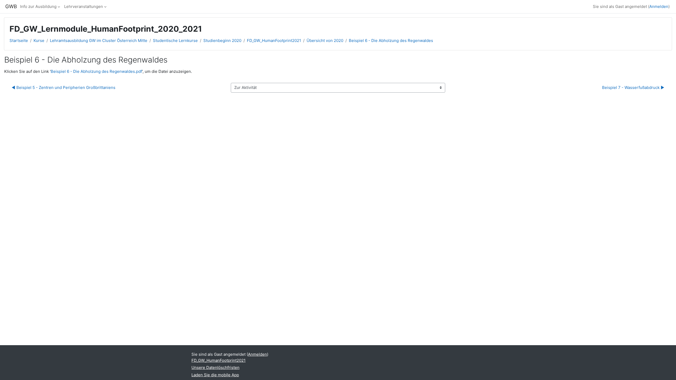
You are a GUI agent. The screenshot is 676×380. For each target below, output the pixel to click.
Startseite (19, 40)
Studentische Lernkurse (175, 40)
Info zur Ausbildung (38, 6)
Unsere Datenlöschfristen (215, 367)
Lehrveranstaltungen (83, 6)
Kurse (39, 40)
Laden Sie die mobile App (215, 374)
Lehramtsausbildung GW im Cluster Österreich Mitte (98, 40)
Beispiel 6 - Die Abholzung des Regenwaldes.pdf (96, 71)
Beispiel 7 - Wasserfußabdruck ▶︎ (633, 87)
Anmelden (658, 6)
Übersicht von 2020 (325, 40)
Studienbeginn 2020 (222, 40)
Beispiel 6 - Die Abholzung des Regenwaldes (391, 40)
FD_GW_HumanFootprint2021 (274, 40)
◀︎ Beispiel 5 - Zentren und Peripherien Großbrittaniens (63, 87)
